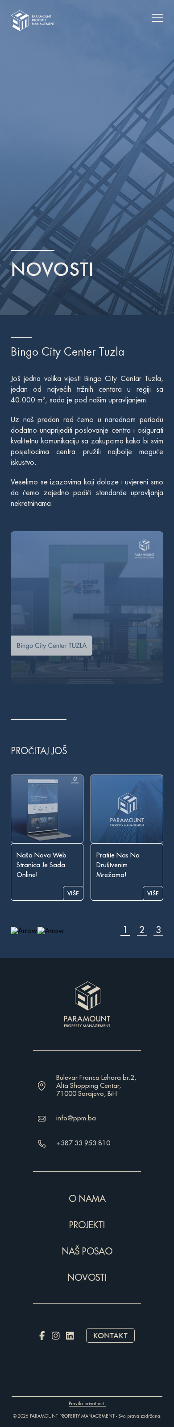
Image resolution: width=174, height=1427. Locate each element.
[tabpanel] (47, 838)
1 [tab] (125, 930)
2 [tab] (142, 930)
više (73, 893)
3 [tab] (158, 930)
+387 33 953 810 (83, 1143)
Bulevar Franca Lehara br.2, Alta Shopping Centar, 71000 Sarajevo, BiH (96, 1085)
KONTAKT (110, 1335)
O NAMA (87, 1199)
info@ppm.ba (76, 1118)
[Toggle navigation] (157, 18)
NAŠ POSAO (87, 1251)
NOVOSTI (87, 1278)
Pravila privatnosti (87, 1404)
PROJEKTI (87, 1225)
